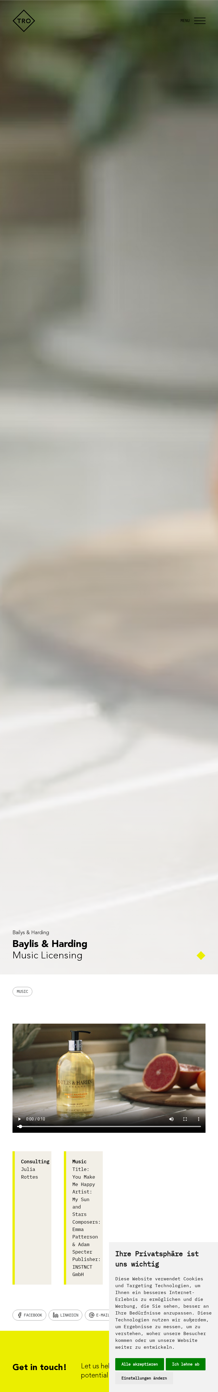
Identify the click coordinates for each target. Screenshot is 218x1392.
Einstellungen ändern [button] (144, 1378)
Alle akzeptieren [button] (139, 1364)
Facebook (33, 1315)
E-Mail (103, 1315)
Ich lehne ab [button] (185, 1364)
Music (22, 991)
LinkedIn (69, 1315)
